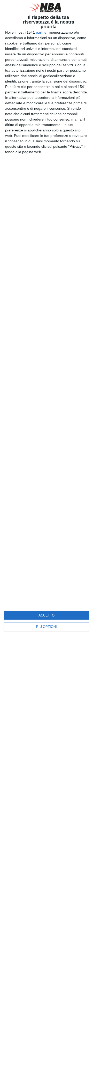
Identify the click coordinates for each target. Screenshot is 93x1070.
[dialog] (46, 535)
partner (42, 32)
